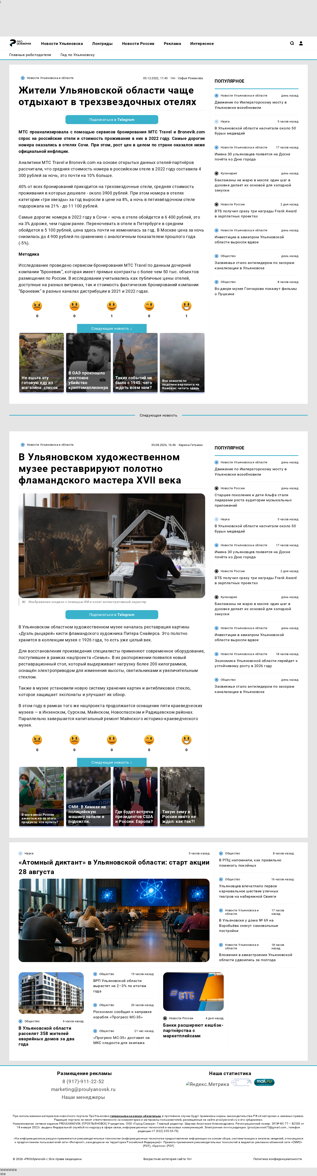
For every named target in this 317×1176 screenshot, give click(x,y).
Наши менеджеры (83, 1097)
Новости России (233, 204)
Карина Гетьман (191, 445)
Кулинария (229, 173)
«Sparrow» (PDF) (163, 1146)
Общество (228, 256)
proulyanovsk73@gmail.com (267, 1127)
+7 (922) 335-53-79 (164, 1131)
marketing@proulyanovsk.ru (83, 1089)
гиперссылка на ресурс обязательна (135, 1116)
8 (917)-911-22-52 (83, 1081)
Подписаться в (112, 119)
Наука (225, 121)
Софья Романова (190, 78)
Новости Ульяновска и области (50, 78)
